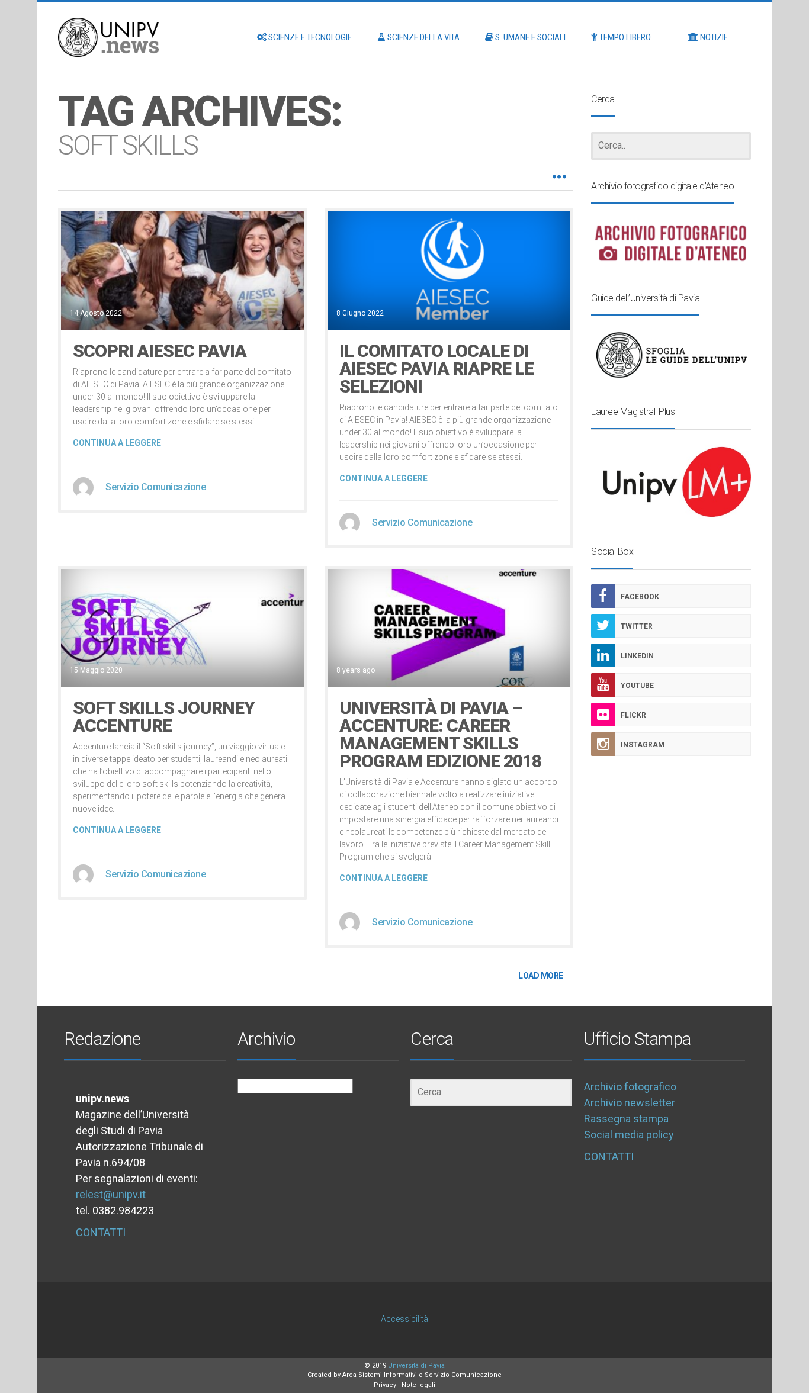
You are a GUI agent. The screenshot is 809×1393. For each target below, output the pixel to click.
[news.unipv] (108, 37)
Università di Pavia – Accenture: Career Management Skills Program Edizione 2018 (440, 734)
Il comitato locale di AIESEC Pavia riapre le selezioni (436, 368)
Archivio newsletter (629, 1102)
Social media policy (629, 1134)
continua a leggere (117, 443)
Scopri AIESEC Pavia (159, 350)
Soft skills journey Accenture (164, 716)
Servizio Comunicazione (155, 487)
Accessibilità (404, 1319)
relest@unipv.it (111, 1194)
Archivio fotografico (630, 1086)
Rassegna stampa (626, 1118)
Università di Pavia (416, 1365)
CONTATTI (101, 1232)
